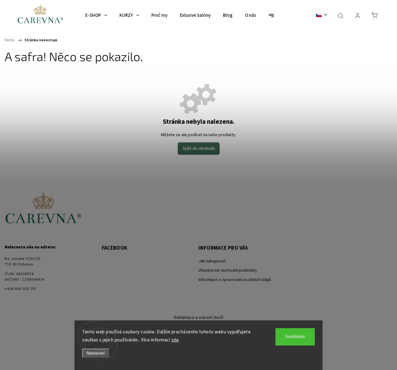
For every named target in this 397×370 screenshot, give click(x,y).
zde (175, 340)
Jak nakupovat (211, 261)
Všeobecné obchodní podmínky (227, 270)
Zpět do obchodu (198, 148)
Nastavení (96, 353)
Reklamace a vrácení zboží (198, 317)
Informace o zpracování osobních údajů (234, 280)
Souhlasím (295, 336)
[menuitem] (96, 15)
